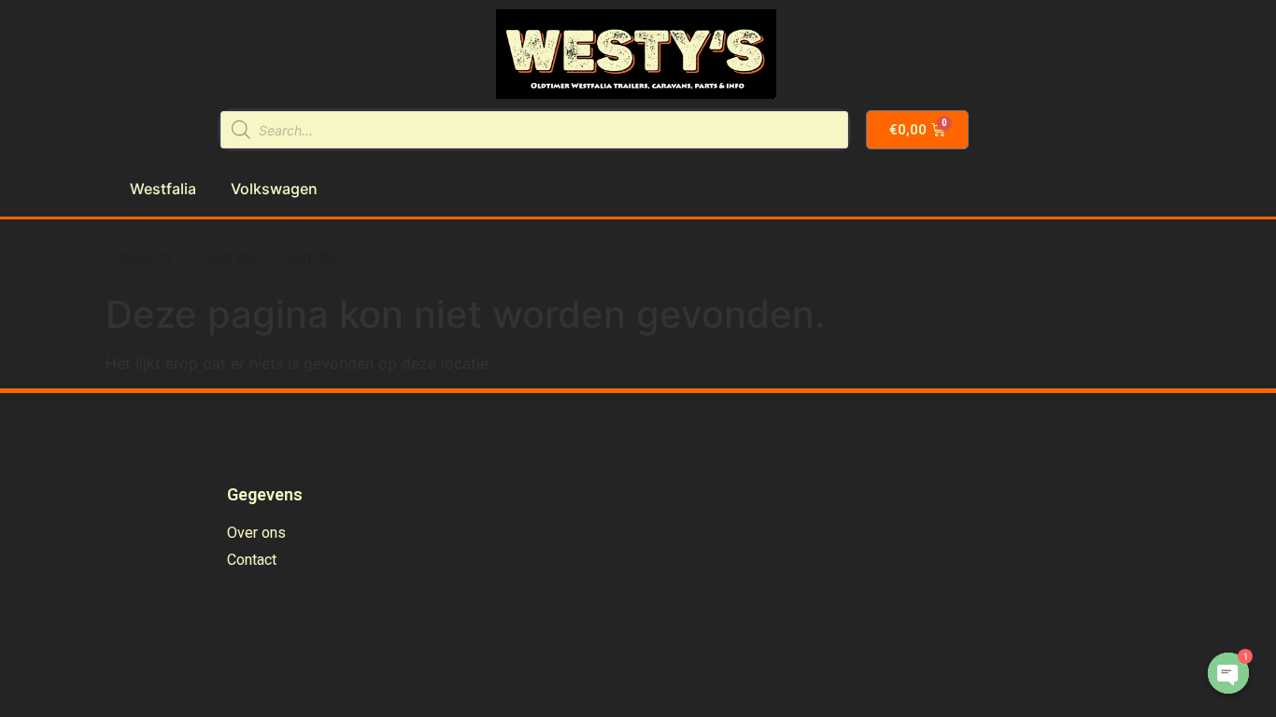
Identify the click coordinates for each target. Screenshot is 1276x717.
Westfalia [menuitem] (163, 188)
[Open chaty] (1228, 673)
